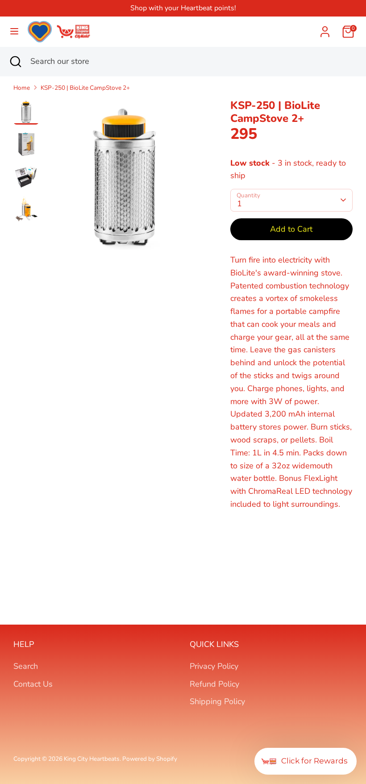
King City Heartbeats (92, 759)
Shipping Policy (217, 701)
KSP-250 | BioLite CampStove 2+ (85, 87)
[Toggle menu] (14, 31)
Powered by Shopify (149, 759)
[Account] (325, 29)
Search (25, 666)
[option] (125, 181)
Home (21, 87)
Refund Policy (214, 684)
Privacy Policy (214, 666)
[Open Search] (15, 61)
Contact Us (33, 684)
